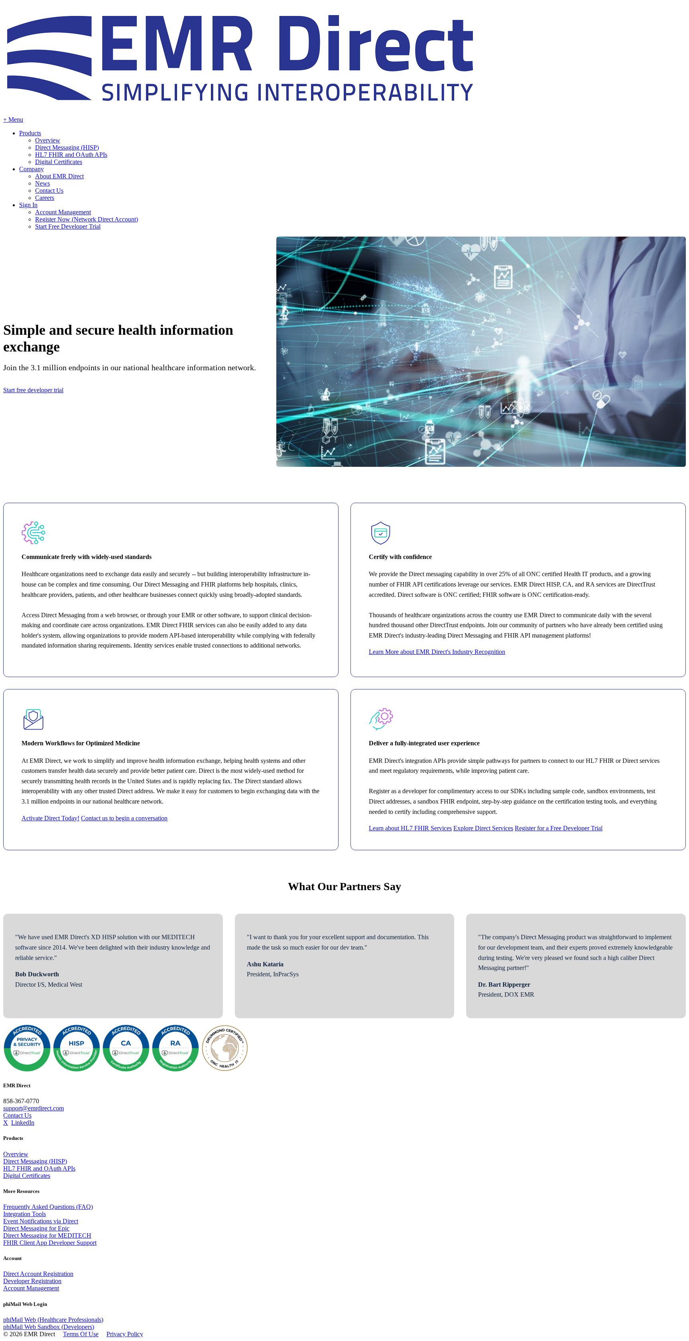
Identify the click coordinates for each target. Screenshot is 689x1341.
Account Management (63, 212)
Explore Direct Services (483, 828)
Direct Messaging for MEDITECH (47, 1235)
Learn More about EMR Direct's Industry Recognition (437, 651)
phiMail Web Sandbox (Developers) (48, 1326)
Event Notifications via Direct (40, 1221)
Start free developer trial (33, 390)
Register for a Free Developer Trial (558, 828)
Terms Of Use (80, 1334)
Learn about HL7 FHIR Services (410, 828)
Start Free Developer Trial (67, 226)
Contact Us (49, 190)
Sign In (28, 204)
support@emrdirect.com (33, 1108)
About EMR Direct (59, 176)
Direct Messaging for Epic (36, 1228)
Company (31, 169)
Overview (47, 140)
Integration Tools (24, 1214)
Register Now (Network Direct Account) (86, 219)
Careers (44, 197)
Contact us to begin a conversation (124, 818)
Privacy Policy (124, 1334)
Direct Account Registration (38, 1273)
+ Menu (13, 119)
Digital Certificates (58, 161)
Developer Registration (32, 1281)
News (42, 183)
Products (30, 133)
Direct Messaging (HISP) (67, 147)
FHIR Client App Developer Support (49, 1242)
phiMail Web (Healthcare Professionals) (53, 1319)
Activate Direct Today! (50, 818)
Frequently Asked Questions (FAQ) (48, 1206)
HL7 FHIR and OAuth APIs (71, 154)
